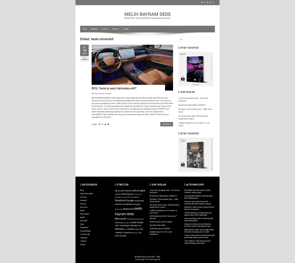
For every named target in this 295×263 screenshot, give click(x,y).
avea (124, 194)
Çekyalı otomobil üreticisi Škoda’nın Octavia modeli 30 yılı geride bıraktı (197, 225)
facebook (120, 200)
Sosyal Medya (85, 231)
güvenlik (141, 201)
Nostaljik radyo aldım (157, 225)
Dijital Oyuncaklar (86, 194)
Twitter (130, 229)
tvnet (125, 229)
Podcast (115, 29)
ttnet (139, 226)
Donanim (83, 197)
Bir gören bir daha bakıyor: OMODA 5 (192, 105)
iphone (129, 204)
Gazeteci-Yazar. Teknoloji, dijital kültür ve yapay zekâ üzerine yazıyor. (147, 18)
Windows (135, 233)
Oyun (82, 224)
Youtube (123, 236)
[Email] (108, 124)
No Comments (85, 58)
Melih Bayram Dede (147, 14)
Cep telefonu (135, 197)
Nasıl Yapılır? (85, 214)
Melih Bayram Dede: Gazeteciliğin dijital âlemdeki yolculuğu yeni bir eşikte (199, 231)
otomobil (137, 219)
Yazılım (83, 244)
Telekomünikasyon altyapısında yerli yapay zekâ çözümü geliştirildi (197, 214)
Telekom (83, 241)
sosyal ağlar (126, 222)
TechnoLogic (85, 234)
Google (130, 200)
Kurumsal (83, 207)
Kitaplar (105, 29)
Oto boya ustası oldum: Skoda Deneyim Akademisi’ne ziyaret (165, 206)
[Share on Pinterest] (105, 124)
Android (135, 190)
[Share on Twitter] (102, 124)
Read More (167, 124)
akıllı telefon (126, 191)
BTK (129, 197)
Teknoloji (108, 93)
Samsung (118, 223)
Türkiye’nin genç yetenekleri (160, 228)
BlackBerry (118, 197)
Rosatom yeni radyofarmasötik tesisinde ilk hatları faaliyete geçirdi (197, 202)
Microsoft (120, 218)
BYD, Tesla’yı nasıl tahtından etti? (114, 88)
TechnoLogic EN (154, 259)
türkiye (137, 229)
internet (118, 204)
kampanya (136, 204)
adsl (119, 191)
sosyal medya (136, 222)
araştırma (118, 194)
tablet (117, 225)
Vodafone (127, 232)
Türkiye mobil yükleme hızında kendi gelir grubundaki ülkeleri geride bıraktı (199, 236)
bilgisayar (130, 194)
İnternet (83, 204)
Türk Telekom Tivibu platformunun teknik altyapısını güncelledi (197, 242)
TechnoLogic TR (141, 259)
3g (116, 190)
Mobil (82, 211)
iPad (123, 204)
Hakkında (94, 29)
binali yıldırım (138, 194)
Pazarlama (84, 227)
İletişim (126, 29)
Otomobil (101, 93)
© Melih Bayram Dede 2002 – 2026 (147, 257)
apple (142, 190)
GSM (135, 201)
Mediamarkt (118, 209)
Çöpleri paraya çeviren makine (161, 222)
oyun (142, 219)
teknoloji (133, 225)
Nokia (133, 219)
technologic (125, 225)
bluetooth (124, 197)
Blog (85, 29)
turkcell (119, 228)
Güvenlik (83, 200)
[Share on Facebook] (99, 124)
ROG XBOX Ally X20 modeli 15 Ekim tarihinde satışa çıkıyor (197, 191)
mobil (128, 219)
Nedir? (82, 217)
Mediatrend (128, 209)
